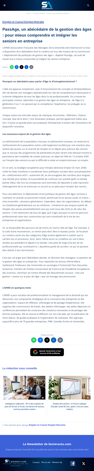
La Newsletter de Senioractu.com (47, 444)
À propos (36, 462)
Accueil (28, 13)
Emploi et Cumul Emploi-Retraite (58, 13)
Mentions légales (59, 462)
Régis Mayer (21, 76)
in (26, 67)
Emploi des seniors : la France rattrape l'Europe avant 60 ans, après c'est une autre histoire (69, 406)
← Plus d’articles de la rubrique (33, 425)
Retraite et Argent (39, 13)
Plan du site (46, 462)
